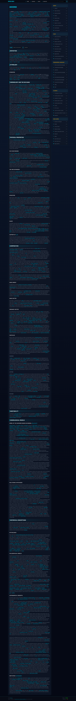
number (46, 266)
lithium (37, 107)
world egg (40, 539)
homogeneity (38, 87)
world (15, 61)
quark (37, 320)
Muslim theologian (38, 587)
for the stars (19, 608)
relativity (34, 423)
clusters (11, 26)
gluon (36, 348)
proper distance (40, 154)
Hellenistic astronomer (16, 644)
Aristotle (19, 569)
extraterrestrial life (19, 416)
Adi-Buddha (11, 543)
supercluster (16, 26)
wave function (47, 494)
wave (26, 342)
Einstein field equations (39, 214)
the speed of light (17, 158)
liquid (28, 317)
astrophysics (42, 304)
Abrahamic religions (42, 584)
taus (20, 377)
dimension (11, 217)
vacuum (23, 447)
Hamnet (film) (60, 39)
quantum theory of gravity (17, 461)
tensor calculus (12, 216)
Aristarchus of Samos (20, 622)
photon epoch (35, 109)
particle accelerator (30, 379)
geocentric (11, 20)
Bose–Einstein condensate (36, 319)
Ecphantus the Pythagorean (14, 659)
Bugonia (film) (60, 53)
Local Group (40, 269)
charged (45, 111)
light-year (32, 16)
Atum (46, 543)
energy (33, 12)
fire (38, 564)
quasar (41, 174)
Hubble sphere (29, 165)
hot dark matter (45, 303)
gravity (20, 32)
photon (20, 119)
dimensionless (12, 442)
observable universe (33, 154)
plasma (38, 111)
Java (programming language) (60, 79)
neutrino (17, 112)
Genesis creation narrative (22, 544)
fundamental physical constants (30, 238)
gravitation (23, 139)
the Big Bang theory (27, 27)
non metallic (41, 127)
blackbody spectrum (30, 277)
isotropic (19, 274)
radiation (11, 277)
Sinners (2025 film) (60, 36)
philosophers (24, 41)
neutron (25, 102)
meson (25, 359)
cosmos (11, 61)
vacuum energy (16, 295)
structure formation (24, 408)
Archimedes (29, 623)
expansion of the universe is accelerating (25, 284)
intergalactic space (16, 55)
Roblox (60, 136)
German (11, 78)
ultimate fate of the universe (30, 40)
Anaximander (12, 561)
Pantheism (11, 589)
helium (48, 28)
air (19, 565)
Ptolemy (28, 617)
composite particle (17, 358)
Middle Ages (18, 652)
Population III (19, 127)
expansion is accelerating (14, 177)
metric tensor (32, 439)
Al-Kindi (17, 587)
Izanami (11, 549)
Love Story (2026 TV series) (60, 110)
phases (28, 319)
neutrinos (37, 303)
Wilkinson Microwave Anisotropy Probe (34, 228)
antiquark (37, 359)
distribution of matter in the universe (23, 435)
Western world (26, 654)
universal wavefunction (13, 494)
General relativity (12, 425)
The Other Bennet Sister (60, 103)
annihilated (36, 147)
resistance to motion (45, 569)
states (46, 41)
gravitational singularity (26, 180)
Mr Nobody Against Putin (60, 44)
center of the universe (17, 657)
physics (34, 94)
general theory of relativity (38, 206)
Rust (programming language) (60, 77)
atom (33, 28)
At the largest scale (30, 23)
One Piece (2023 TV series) (60, 95)
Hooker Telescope (25, 680)
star (10, 127)
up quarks (19, 321)
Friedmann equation (23, 449)
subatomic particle (24, 28)
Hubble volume (41, 502)
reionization (22, 128)
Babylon (13, 548)
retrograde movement (42, 606)
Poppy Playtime (60, 143)
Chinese (33, 523)
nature (18, 61)
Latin (40, 67)
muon (16, 377)
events (18, 197)
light (28, 32)
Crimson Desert (60, 126)
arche (18, 560)
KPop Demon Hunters (60, 48)
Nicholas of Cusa (40, 659)
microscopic (31, 397)
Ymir (27, 548)
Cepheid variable (43, 681)
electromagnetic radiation (21, 54)
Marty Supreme (60, 46)
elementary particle (34, 101)
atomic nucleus (30, 322)
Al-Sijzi (31, 660)
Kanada (18, 579)
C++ (60, 74)
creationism (46, 243)
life (17, 234)
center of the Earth (13, 627)
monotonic (16, 182)
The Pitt (60, 105)
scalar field (30, 130)
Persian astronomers (39, 652)
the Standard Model (46, 351)
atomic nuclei (40, 102)
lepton (41, 320)
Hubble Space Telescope (25, 687)
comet (36, 662)
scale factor (22, 192)
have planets (24, 23)
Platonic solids (42, 566)
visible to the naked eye (37, 607)
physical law (32, 55)
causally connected (29, 512)
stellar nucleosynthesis (37, 129)
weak (39, 142)
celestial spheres (21, 607)
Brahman (46, 549)
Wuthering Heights (60, 13)
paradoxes (11, 576)
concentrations (41, 123)
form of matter (23, 257)
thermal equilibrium (23, 277)
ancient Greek (22, 74)
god (17, 537)
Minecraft (60, 133)
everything (45, 30)
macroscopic (38, 397)
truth (12, 536)
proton (20, 102)
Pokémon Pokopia (60, 129)
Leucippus (23, 568)
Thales (27, 560)
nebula (29, 678)
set (10, 218)
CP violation (45, 144)
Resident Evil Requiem (60, 121)
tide (32, 647)
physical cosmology (13, 417)
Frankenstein (60, 20)
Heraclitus (32, 564)
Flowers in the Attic (60, 23)
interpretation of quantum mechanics (21, 498)
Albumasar (44, 652)
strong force (35, 358)
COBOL (60, 84)
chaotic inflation (38, 488)
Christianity (11, 585)
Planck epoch (24, 90)
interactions (35, 142)
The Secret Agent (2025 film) (60, 56)
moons (38, 54)
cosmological (30, 426)
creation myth (17, 550)
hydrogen (43, 28)
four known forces (32, 93)
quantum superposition (30, 492)
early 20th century (30, 14)
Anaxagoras (16, 564)
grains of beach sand (28, 266)
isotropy (43, 87)
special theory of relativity (45, 197)
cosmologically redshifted (31, 119)
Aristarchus (34, 628)
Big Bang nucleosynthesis (21, 104)
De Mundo (19, 613)
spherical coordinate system (21, 441)
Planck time (44, 90)
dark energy (20, 36)
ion (39, 311)
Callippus (24, 616)
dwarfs (20, 268)
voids (31, 26)
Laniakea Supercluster (17, 271)
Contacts (45, 1)
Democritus (46, 566)
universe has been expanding (34, 15)
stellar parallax (40, 637)
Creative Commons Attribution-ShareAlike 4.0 (20, 699)
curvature (11, 207)
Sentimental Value (60, 51)
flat (24, 206)
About (39, 1)
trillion (34, 264)
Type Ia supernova (40, 176)
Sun (48, 21)
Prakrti (11, 550)
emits (13, 305)
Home (28, 1)
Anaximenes (35, 561)
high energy (44, 377)
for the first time (17, 114)
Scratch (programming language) (60, 72)
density (35, 123)
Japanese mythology (16, 549)
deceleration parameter (42, 189)
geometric (19, 425)
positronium (30, 380)
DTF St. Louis (60, 108)
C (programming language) (60, 67)
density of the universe (35, 190)
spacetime (29, 197)
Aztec (26, 543)
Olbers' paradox (15, 668)
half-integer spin (21, 374)
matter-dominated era (39, 122)
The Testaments (60, 30)
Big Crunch (29, 473)
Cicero (30, 68)
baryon (13, 359)
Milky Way (24, 22)
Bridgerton (60, 115)
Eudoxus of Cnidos (20, 605)
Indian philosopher (14, 579)
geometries (33, 225)
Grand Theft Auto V (60, 141)
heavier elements (23, 332)
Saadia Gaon (29, 587)
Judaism (47, 584)
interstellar (35, 33)
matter (29, 12)
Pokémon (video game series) (60, 131)
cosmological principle (40, 164)
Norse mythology (32, 548)
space (17, 11)
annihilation (11, 369)
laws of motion (14, 664)
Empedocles (41, 564)
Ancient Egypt (41, 597)
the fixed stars (30, 631)
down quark (25, 321)
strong (46, 93)
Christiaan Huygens (28, 663)
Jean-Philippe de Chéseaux (23, 665)
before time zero (31, 96)
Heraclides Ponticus (44, 658)
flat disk (44, 598)
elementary (17, 341)
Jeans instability (19, 670)
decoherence (38, 492)
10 (13, 98)
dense (46, 27)
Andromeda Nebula (31, 683)
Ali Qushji (47, 662)
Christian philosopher (22, 585)
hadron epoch (39, 363)
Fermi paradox (37, 414)
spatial (12, 154)
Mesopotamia (47, 597)
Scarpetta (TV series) (60, 98)
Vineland (60, 8)
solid (26, 317)
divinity (38, 589)
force (44, 207)
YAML (60, 87)
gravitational (33, 179)
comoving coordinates (44, 223)
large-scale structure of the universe (26, 303)
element (43, 107)
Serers (23, 550)
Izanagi (47, 548)
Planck (39, 96)
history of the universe (36, 250)
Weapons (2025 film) (60, 41)
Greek (12, 601)
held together (28, 358)
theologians (36, 243)
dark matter (11, 35)
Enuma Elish (19, 548)
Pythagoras (32, 74)
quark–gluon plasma (37, 325)
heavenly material (26, 612)
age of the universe (39, 153)
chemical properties (26, 381)
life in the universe (18, 413)
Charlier (39, 670)
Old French (22, 67)
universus (25, 47)
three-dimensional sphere (21, 465)
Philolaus (39, 658)
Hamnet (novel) (60, 18)
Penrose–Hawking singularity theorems (16, 457)
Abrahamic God (33, 544)
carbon (34, 330)
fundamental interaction (43, 11)
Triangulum (37, 683)
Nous (28, 564)
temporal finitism (17, 584)
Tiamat (48, 547)
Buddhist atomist (36, 580)
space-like (21, 223)
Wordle (60, 124)
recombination (32, 113)
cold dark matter (30, 88)
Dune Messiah (60, 28)
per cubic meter (37, 184)
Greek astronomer (14, 622)
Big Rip (44, 477)
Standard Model (21, 344)
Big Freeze (20, 476)
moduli (24, 292)
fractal (23, 672)
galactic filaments (21, 14)
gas (38, 33)
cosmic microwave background (19, 117)
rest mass (14, 398)
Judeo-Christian (14, 544)
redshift (14, 176)
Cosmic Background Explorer (22, 228)
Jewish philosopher (24, 587)
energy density (21, 118)
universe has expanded (19, 175)
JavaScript (60, 69)
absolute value (40, 202)
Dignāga (45, 580)
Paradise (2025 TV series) (60, 100)
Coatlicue (32, 543)
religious (21, 589)
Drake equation (16, 414)
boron (10, 330)
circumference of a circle (23, 632)
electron (11, 112)
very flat (41, 98)
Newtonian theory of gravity (30, 212)
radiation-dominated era (25, 122)
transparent (34, 114)
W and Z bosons (29, 348)
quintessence (20, 292)
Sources (33, 1)
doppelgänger (34, 503)
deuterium (29, 107)
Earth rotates (26, 658)
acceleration (40, 36)
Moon (20, 511)
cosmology (39, 14)
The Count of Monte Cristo (60, 25)
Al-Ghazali (43, 587)
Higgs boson (23, 349)
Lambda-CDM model (41, 88)
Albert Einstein (35, 425)
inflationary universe (41, 267)
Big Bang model (39, 84)
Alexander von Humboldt (16, 679)
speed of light (17, 153)
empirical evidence (24, 602)
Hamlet (60, 15)
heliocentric (40, 622)
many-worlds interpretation (33, 493)
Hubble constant (12, 685)
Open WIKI (11, 1)
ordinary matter (15, 38)
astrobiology (43, 413)
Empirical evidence (12, 662)
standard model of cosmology (39, 230)
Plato (44, 565)
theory (34, 84)
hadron (11, 358)
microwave (47, 276)
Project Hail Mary (60, 10)
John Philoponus (28, 585)
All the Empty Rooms (60, 58)
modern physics (16, 426)
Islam (16, 585)
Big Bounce (45, 473)
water (41, 560)
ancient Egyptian (40, 543)
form (43, 12)
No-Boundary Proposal (43, 166)
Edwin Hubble (35, 681)
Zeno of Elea (25, 575)
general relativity (18, 87)
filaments (27, 26)
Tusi (43, 662)
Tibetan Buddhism (42, 542)
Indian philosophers (39, 555)
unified (30, 94)
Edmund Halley (15, 665)
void (37, 75)
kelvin (40, 277)
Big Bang (22, 15)
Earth (17, 20)
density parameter (27, 224)
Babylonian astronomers (24, 598)
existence (35, 11)
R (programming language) (60, 82)
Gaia (23, 543)
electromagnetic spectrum (37, 300)
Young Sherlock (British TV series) (60, 113)
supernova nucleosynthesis (45, 332)
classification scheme (16, 487)
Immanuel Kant (19, 678)
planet (34, 266)
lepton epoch (13, 383)
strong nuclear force (45, 142)
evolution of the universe (23, 84)
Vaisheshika (27, 579)
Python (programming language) (60, 65)
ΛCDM (22, 35)
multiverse (29, 42)
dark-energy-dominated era (36, 133)
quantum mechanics (36, 341)
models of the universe (36, 426)
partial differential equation (36, 431)
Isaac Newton (22, 663)
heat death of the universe (29, 476)
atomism (40, 579)
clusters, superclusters (34, 263)
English (15, 69)
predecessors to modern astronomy (29, 597)
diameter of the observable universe (40, 155)
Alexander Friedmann (36, 449)
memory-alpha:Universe (15, 47)
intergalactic (18, 314)
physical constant (16, 12)
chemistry (44, 380)
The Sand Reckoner (36, 623)
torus (23, 470)
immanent (32, 590)
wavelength (41, 114)
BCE (18, 598)
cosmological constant (22, 88)
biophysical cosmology (32, 416)
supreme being (44, 589)
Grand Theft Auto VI (60, 138)
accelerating (17, 134)
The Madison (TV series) (60, 93)
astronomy (37, 413)
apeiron (31, 561)
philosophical (14, 556)
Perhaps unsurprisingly (23, 182)
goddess (29, 543)
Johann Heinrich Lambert (34, 673)
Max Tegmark (42, 486)
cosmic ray (19, 379)
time (21, 11)
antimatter (29, 144)
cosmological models (37, 602)
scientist (31, 243)
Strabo (39, 647)
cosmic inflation (34, 97)
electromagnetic (37, 344)
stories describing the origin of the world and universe (24, 534)
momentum (11, 430)
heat (11, 580)
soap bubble (30, 507)
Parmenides (32, 571)
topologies (27, 513)
